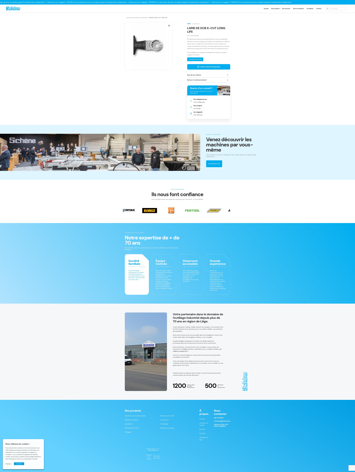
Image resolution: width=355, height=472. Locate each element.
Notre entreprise (298, 8)
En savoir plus (214, 164)
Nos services (286, 8)
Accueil (266, 8)
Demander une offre (195, 59)
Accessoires (144, 17)
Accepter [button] (19, 464)
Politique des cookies (148, 457)
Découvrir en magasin (210, 67)
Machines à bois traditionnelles (135, 416)
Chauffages (164, 424)
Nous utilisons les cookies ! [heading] (17, 444)
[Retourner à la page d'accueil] (13, 8)
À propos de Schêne (203, 424)
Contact (318, 8)
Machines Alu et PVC (132, 428)
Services (202, 429)
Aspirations (128, 424)
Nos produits (275, 8)
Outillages (128, 432)
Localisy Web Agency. (153, 452)
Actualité (202, 433)
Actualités (310, 8)
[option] (130, 210)
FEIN (188, 24)
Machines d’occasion (167, 428)
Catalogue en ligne (203, 438)
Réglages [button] (8, 464)
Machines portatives (131, 420)
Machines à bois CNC (167, 416)
